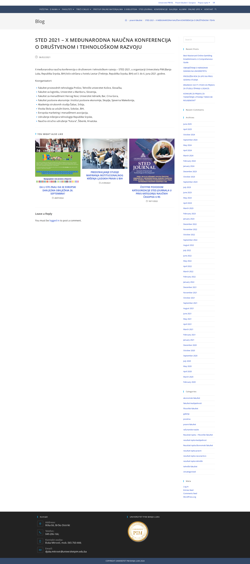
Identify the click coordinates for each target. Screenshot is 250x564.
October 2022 (189, 234)
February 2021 (189, 334)
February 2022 (189, 276)
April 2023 (187, 203)
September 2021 (190, 303)
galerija (186, 414)
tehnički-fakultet (190, 466)
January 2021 (188, 340)
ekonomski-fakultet (191, 398)
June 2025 (187, 124)
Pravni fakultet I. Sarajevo (185, 2)
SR (214, 2)
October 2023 (189, 176)
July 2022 (187, 250)
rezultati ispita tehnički (193, 461)
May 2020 (187, 366)
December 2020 (190, 345)
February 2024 (189, 161)
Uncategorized (189, 471)
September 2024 (190, 139)
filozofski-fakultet (190, 408)
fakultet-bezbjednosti (192, 403)
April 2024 (187, 150)
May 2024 (187, 145)
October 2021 (189, 297)
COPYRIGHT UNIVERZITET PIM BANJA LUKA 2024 (125, 561)
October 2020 (189, 350)
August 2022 (188, 245)
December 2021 (190, 287)
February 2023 (189, 213)
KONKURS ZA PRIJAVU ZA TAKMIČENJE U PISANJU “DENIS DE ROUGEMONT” (198, 97)
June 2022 (187, 255)
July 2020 (187, 361)
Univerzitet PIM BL (165, 2)
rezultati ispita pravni (192, 450)
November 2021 (190, 292)
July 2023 (187, 187)
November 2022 (190, 229)
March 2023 (188, 208)
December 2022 (190, 224)
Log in (186, 486)
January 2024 (188, 166)
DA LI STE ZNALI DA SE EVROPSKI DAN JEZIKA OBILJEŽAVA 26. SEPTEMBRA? (57, 190)
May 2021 (187, 319)
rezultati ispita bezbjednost (195, 440)
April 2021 (187, 324)
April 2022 (187, 266)
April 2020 (187, 371)
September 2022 (190, 240)
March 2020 (188, 376)
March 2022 (188, 271)
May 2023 (187, 197)
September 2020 (190, 355)
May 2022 (187, 261)
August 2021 (188, 308)
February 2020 (189, 382)
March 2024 (188, 155)
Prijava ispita (203, 2)
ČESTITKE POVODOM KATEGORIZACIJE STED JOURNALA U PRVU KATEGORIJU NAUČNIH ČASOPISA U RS (152, 191)
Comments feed (190, 493)
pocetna (186, 419)
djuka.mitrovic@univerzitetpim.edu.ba (66, 551)
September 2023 (190, 182)
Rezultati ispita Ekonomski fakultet (198, 445)
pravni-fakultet (189, 424)
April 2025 (187, 129)
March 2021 (188, 329)
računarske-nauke (191, 429)
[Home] (126, 20)
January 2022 (188, 282)
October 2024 (189, 134)
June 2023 (187, 192)
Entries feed (188, 490)
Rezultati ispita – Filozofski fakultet (198, 434)
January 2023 (188, 218)
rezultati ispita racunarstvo (194, 456)
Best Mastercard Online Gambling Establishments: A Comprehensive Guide (198, 59)
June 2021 (187, 313)
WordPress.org (189, 497)
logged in (54, 220)
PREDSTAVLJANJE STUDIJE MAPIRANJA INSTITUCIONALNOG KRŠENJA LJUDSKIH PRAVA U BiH (104, 175)
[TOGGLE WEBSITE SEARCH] (216, 9)
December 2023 (190, 171)
